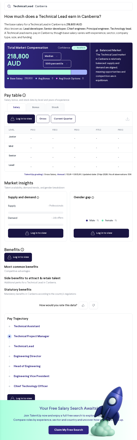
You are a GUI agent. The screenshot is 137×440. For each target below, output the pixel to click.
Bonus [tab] (35, 107)
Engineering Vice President (31, 376)
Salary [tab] (16, 107)
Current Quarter (63, 119)
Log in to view (24, 119)
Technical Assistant (27, 326)
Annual (60, 174)
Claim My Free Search (68, 430)
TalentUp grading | (33, 174)
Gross (42, 119)
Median (49, 56)
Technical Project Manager (31, 336)
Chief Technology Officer (31, 386)
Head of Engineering (27, 366)
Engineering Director (27, 356)
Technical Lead (24, 346)
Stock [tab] (55, 107)
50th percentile (54, 64)
